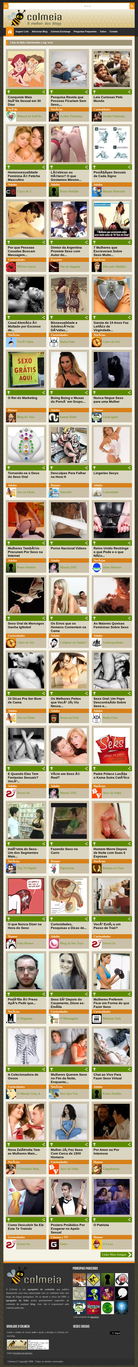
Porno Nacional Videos (68, 548)
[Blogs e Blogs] (107, 1313)
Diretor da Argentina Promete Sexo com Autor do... (66, 251)
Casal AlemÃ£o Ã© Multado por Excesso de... (24, 326)
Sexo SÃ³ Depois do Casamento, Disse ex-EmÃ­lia (67, 1003)
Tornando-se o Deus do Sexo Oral (23, 475)
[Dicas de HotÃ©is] (121, 1285)
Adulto (12, 184)
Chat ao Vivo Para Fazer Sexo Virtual (108, 1076)
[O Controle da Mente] (121, 1313)
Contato (114, 31)
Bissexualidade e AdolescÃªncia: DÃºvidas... (64, 326)
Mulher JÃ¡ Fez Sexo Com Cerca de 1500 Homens (67, 1153)
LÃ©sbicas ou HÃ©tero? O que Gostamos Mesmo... (66, 176)
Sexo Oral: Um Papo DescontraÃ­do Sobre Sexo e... (110, 702)
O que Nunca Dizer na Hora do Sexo (25, 926)
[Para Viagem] (93, 1285)
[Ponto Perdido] (107, 1285)
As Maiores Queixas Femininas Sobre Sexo (111, 625)
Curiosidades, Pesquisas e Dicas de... (69, 926)
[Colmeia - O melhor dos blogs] (17, 25)
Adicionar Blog (39, 31)
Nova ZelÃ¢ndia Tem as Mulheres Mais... (24, 1151)
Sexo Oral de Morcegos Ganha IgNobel (26, 625)
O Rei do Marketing (22, 398)
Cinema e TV (59, 1237)
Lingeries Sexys (106, 473)
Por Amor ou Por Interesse (106, 1151)
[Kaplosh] (79, 1285)
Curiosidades (102, 109)
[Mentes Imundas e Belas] (121, 1299)
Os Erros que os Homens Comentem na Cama (68, 627)
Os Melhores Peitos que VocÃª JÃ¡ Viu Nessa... (66, 702)
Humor (12, 410)
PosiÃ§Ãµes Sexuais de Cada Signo (110, 174)
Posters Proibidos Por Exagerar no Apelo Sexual (68, 1228)
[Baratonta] (107, 1299)
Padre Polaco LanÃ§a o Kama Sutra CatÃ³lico (111, 775)
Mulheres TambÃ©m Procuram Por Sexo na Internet (25, 551)
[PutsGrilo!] (93, 1299)
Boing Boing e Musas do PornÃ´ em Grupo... (68, 399)
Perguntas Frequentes (85, 31)
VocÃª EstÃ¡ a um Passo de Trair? (107, 926)
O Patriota (101, 1225)
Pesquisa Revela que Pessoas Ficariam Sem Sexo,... (68, 100)
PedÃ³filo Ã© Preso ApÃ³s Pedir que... (23, 1001)
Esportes (56, 259)
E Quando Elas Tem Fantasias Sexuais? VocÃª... (23, 777)
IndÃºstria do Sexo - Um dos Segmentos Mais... (23, 852)
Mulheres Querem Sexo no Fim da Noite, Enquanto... (69, 1078)
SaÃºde (12, 109)
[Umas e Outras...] (79, 1299)
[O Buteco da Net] (93, 1313)
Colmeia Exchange (60, 31)
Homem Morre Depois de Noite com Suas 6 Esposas (110, 852)
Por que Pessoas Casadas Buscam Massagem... (21, 251)
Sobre (103, 31)
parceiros (94, 1317)
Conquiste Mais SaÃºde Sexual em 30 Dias (24, 100)
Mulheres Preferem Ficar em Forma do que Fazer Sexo (111, 1003)
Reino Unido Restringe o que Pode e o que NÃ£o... (111, 551)
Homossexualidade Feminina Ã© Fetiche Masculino (24, 176)
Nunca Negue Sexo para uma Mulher (108, 399)
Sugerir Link (21, 31)
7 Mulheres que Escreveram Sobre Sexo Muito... (108, 251)
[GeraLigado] (79, 1313)
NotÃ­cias (57, 109)
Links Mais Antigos (114, 1254)
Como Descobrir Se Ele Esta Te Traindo (26, 1226)
